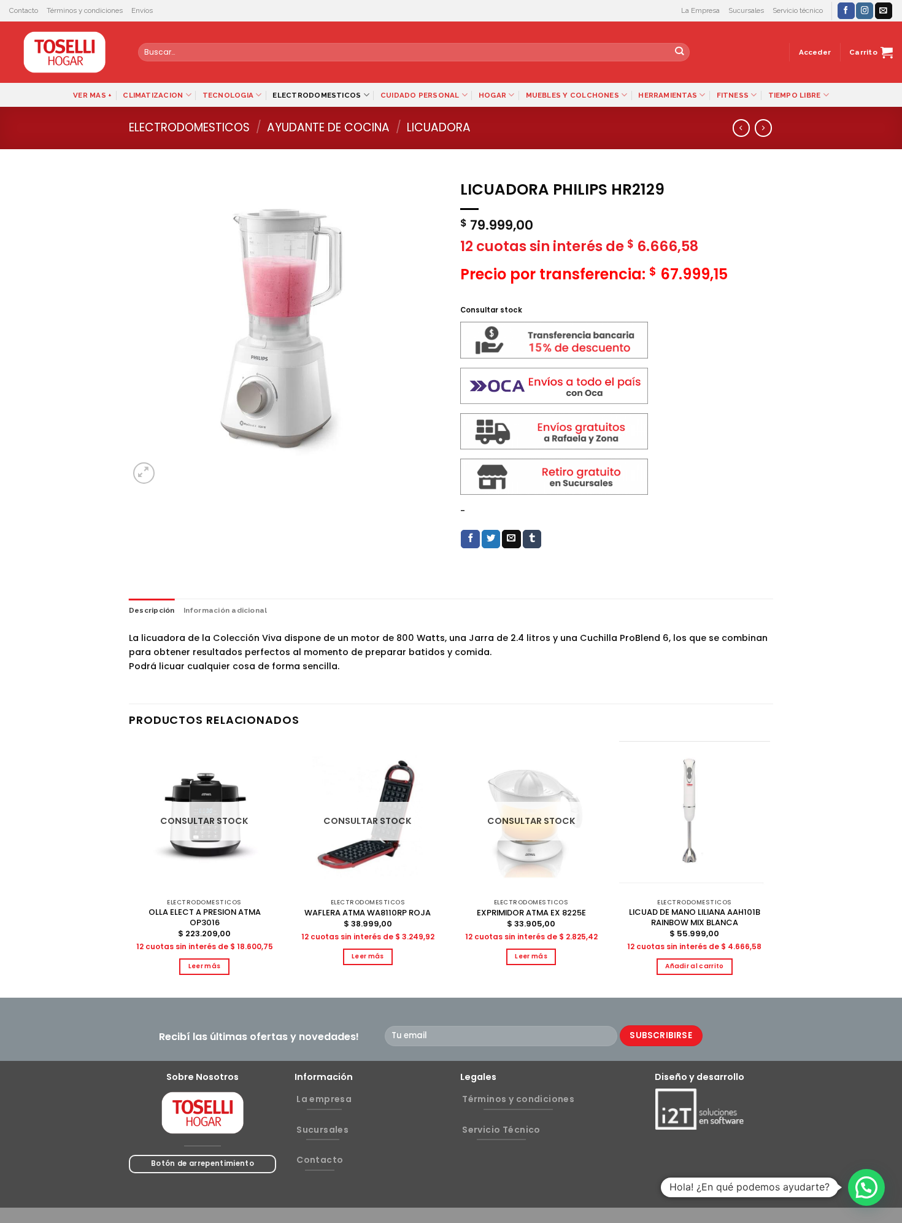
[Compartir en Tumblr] (532, 539)
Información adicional (225, 610)
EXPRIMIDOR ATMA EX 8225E (531, 913)
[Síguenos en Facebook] (846, 10)
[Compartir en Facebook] (470, 539)
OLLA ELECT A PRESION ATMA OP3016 (204, 917)
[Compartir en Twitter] (491, 539)
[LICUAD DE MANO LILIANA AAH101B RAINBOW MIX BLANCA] (695, 817)
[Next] (769, 868)
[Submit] (679, 52)
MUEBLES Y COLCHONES (572, 95)
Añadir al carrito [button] (694, 966)
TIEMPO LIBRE (794, 95)
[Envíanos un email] (883, 10)
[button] (866, 1187)
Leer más (204, 966)
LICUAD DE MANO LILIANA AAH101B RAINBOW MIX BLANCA (694, 917)
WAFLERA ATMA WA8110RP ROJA (367, 913)
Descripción (152, 610)
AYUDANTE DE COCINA (328, 127)
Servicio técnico (798, 10)
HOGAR (492, 95)
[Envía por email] (511, 539)
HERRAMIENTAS (667, 95)
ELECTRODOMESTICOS (316, 95)
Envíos (142, 10)
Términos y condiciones (85, 10)
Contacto (23, 10)
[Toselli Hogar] (64, 52)
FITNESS (733, 95)
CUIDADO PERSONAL (420, 95)
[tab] (152, 610)
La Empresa (700, 10)
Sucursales (746, 10)
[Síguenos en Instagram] (864, 10)
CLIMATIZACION (153, 95)
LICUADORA (439, 127)
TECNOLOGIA (227, 95)
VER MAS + (92, 95)
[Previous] (129, 868)
